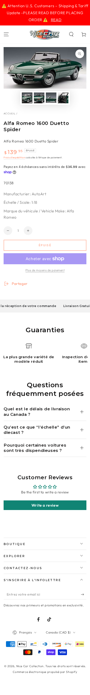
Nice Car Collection (30, 666)
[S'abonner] (83, 594)
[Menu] (6, 34)
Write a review (45, 505)
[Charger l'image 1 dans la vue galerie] (27, 97)
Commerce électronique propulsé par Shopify (45, 672)
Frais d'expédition (14, 157)
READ (56, 19)
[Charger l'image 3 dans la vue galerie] (51, 97)
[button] (71, 34)
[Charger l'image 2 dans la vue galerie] (39, 97)
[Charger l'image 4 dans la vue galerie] (63, 97)
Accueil (10, 113)
